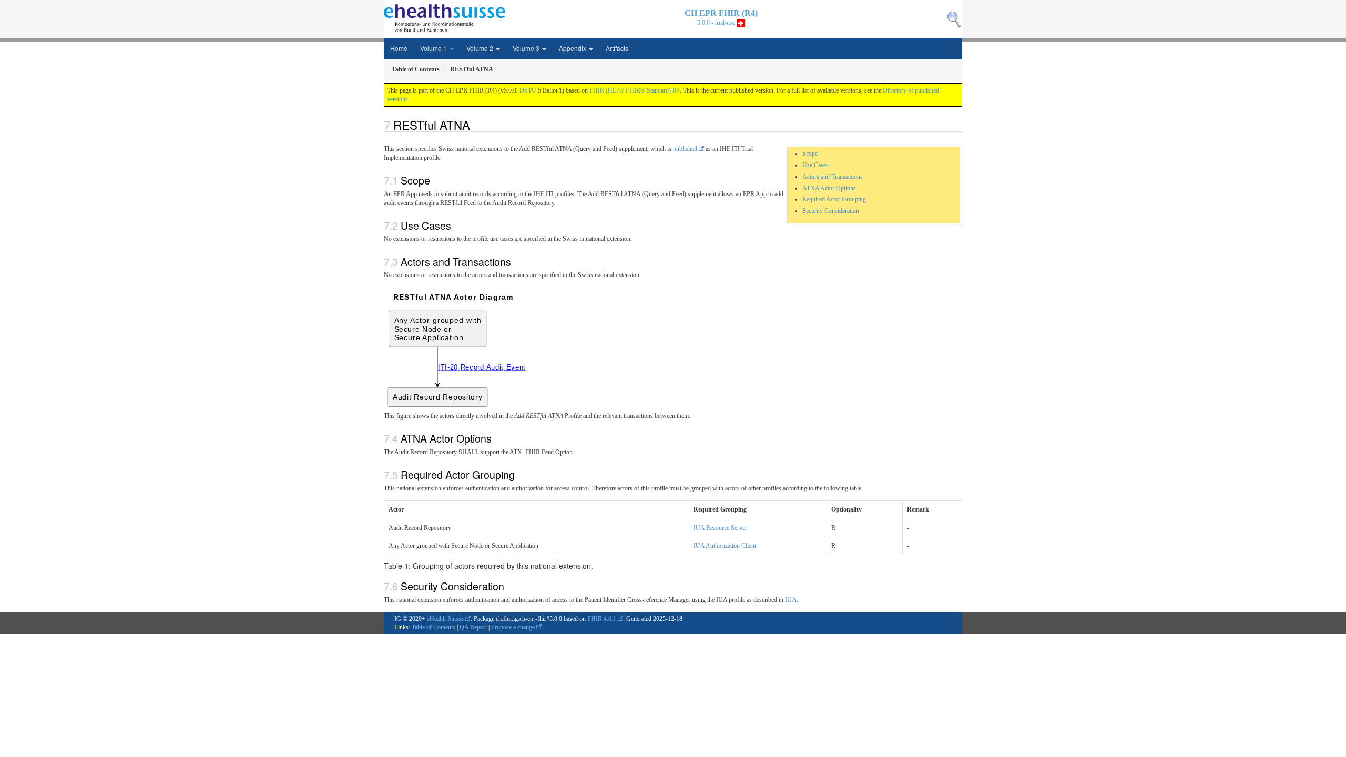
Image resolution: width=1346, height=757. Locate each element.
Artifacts (617, 48)
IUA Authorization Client (725, 545)
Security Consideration (830, 210)
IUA (791, 599)
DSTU (527, 90)
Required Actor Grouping (834, 199)
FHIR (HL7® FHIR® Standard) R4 (634, 90)
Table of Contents (433, 627)
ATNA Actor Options (829, 188)
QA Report (473, 627)
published (685, 148)
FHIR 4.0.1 (601, 618)
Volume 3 (527, 48)
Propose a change (513, 627)
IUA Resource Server (720, 527)
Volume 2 (480, 48)
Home (398, 48)
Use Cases (815, 165)
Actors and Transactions (832, 176)
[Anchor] (476, 124)
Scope (810, 153)
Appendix (573, 48)
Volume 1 (434, 48)
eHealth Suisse (445, 618)
